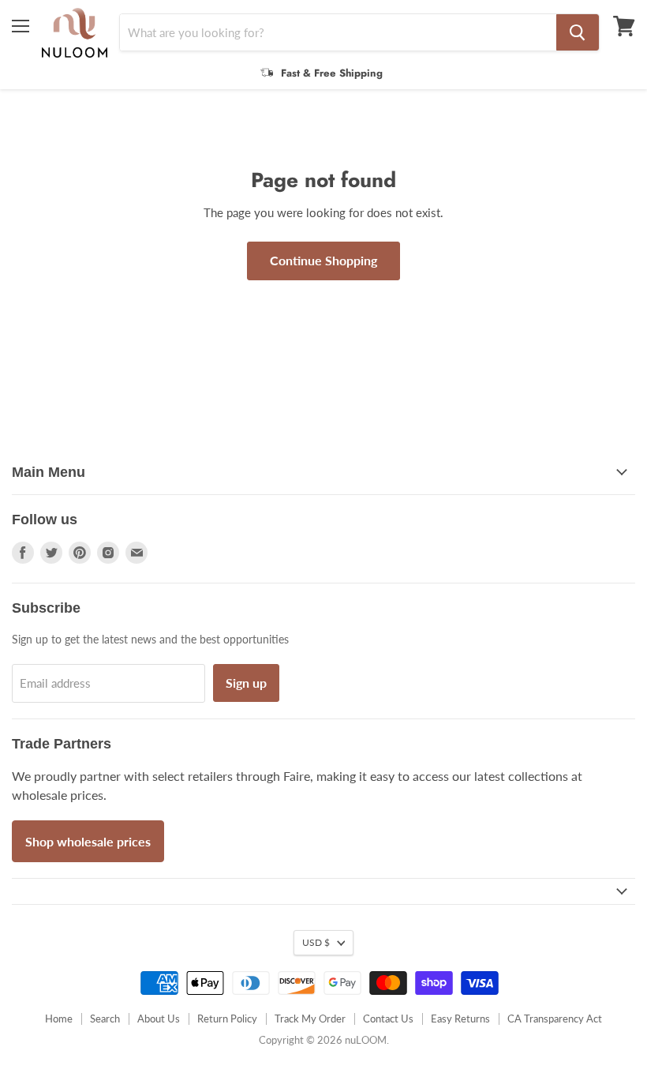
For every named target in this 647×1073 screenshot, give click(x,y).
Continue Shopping (323, 260)
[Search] (577, 32)
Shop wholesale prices (88, 841)
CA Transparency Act (554, 1018)
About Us (158, 1018)
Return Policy (227, 1018)
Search (105, 1018)
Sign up (246, 682)
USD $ (316, 942)
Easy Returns (460, 1018)
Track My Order (310, 1018)
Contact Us (388, 1018)
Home (59, 1018)
